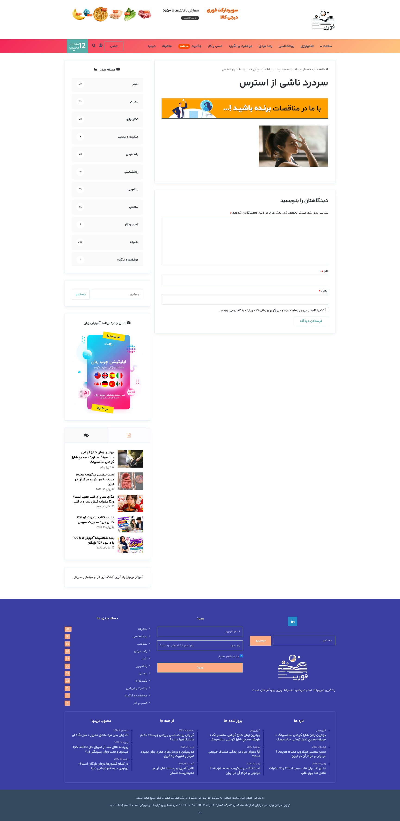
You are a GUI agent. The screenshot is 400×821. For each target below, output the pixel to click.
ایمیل (323, 290)
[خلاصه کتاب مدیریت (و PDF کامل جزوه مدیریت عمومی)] (130, 524)
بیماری (143, 673)
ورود (200, 667)
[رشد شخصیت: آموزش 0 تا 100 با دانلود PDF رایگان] (130, 544)
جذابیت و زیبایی (136, 688)
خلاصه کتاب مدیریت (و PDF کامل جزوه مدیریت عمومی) (95, 520)
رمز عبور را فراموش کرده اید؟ (176, 645)
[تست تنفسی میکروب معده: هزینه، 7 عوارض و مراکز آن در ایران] (130, 481)
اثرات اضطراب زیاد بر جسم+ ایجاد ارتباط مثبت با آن (284, 69)
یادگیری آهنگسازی (113, 577)
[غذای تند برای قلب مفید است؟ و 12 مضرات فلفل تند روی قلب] (130, 503)
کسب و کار (215, 46)
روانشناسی (286, 46)
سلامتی (142, 643)
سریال (78, 577)
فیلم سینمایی (91, 577)
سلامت (327, 46)
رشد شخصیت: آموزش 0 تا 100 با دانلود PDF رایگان (93, 540)
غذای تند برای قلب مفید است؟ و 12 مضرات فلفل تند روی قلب (93, 499)
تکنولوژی (307, 46)
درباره (152, 46)
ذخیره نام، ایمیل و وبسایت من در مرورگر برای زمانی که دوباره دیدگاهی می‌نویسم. (272, 310)
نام (324, 271)
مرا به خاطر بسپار (229, 656)
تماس (114, 46)
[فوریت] (323, 19)
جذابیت (190, 46)
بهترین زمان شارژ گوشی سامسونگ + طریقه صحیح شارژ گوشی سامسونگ (93, 457)
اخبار (144, 658)
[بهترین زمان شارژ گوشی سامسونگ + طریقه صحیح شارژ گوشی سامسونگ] (130, 459)
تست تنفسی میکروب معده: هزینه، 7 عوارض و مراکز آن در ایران (94, 479)
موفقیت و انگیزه (240, 46)
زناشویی (141, 666)
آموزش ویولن (134, 577)
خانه (322, 69)
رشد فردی (265, 46)
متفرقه (167, 46)
